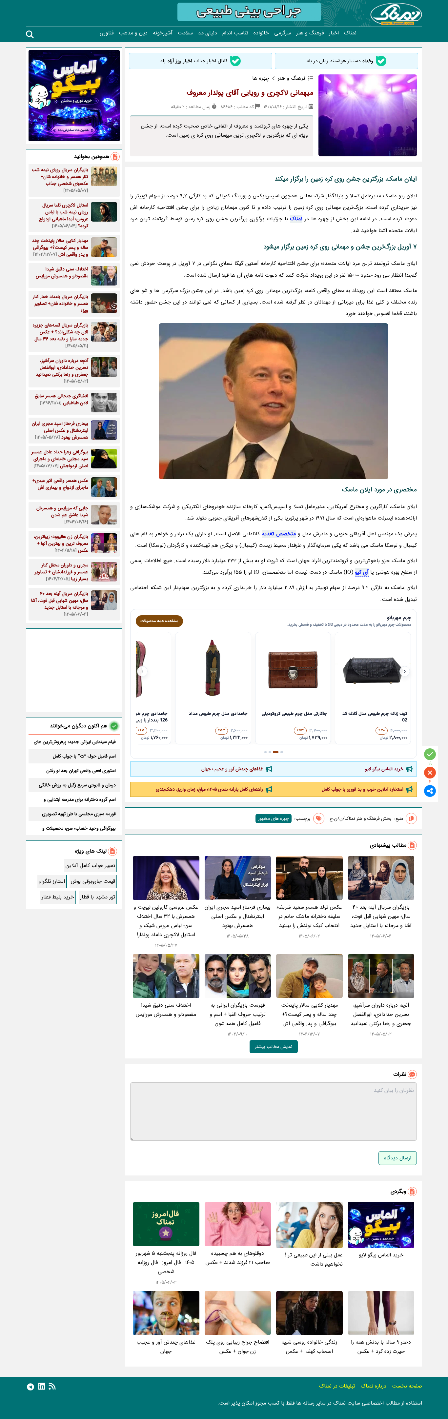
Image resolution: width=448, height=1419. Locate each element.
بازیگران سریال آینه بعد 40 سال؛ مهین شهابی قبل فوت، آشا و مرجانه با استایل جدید (381, 916)
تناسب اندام (235, 33)
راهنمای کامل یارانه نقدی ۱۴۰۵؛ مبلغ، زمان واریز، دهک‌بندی (209, 789)
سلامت (185, 33)
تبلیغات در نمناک (337, 1386)
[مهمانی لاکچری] (273, 401)
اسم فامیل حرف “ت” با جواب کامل (84, 756)
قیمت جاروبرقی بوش (93, 881)
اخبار (334, 33)
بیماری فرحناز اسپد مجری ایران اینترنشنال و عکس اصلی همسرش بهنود (238, 916)
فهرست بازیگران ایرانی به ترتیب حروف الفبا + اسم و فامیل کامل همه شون (238, 1014)
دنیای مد (207, 33)
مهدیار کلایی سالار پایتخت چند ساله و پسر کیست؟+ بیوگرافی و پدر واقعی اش (309, 1014)
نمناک (350, 33)
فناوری (106, 33)
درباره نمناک (373, 1386)
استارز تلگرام (52, 881)
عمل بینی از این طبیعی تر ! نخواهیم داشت (314, 1259)
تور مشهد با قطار (97, 897)
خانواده (261, 33)
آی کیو (362, 572)
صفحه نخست (407, 1386)
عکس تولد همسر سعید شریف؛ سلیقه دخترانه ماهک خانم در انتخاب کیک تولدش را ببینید (309, 916)
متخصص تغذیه (279, 534)
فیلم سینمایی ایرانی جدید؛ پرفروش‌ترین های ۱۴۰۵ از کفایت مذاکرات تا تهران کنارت (75, 742)
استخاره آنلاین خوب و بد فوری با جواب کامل (362, 789)
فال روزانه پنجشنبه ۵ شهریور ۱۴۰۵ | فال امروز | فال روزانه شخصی (166, 1262)
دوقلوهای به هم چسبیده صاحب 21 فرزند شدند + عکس (238, 1258)
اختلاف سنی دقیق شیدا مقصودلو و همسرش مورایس (166, 1009)
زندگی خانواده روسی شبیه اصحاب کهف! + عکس (309, 1346)
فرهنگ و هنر (310, 33)
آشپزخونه (163, 33)
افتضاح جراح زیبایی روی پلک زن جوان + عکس (237, 1346)
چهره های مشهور (273, 818)
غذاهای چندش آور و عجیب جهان (232, 769)
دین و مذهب (133, 33)
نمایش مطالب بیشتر (274, 1046)
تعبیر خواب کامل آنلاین (90, 865)
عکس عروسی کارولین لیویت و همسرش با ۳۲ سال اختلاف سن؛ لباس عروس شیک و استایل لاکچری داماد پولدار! (165, 921)
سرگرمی (282, 33)
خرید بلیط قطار (58, 897)
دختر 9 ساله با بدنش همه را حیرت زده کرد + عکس (381, 1346)
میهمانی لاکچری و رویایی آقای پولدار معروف (250, 92)
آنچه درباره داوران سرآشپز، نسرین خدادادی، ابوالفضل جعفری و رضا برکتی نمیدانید (381, 1014)
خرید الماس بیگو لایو (384, 769)
